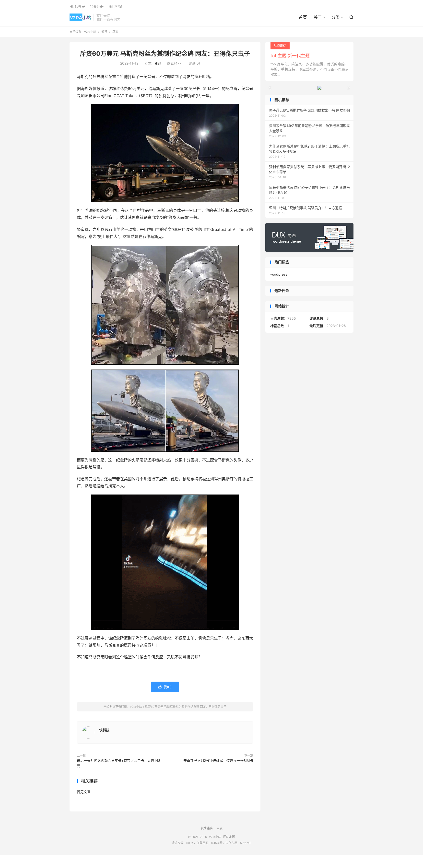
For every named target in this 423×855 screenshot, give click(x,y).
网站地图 (229, 837)
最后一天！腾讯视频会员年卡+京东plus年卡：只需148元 (118, 763)
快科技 (104, 730)
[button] (348, 87)
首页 (303, 17)
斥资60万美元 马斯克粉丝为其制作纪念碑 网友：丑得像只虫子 (165, 53)
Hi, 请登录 (77, 6)
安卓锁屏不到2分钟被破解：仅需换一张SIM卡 (218, 760)
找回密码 (115, 6)
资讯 (104, 32)
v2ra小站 (80, 17)
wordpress (278, 274)
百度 (220, 828)
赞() (165, 687)
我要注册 (97, 6)
